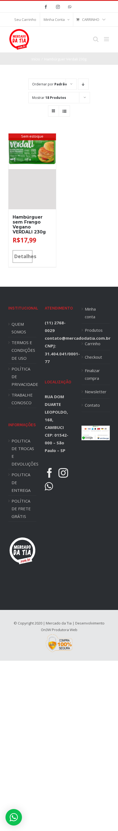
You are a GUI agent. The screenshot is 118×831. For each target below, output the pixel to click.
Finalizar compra (92, 374)
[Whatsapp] (49, 486)
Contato (92, 405)
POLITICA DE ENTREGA (21, 482)
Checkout (93, 357)
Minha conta (90, 312)
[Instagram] (63, 473)
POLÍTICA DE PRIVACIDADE (24, 376)
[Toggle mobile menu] (107, 39)
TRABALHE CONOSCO (22, 398)
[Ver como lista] (64, 111)
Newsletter (95, 391)
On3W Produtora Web (59, 629)
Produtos (94, 330)
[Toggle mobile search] (96, 39)
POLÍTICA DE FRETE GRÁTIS (21, 508)
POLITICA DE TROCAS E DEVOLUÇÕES (24, 452)
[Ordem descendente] (83, 84)
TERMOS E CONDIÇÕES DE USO (23, 350)
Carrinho (92, 343)
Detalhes (23, 256)
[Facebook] (49, 473)
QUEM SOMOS (19, 327)
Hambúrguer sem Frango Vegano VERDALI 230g (29, 224)
